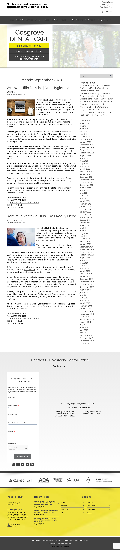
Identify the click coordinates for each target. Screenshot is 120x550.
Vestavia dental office (42, 190)
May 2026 (84, 131)
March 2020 (85, 271)
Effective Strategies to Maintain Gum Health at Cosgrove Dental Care (96, 113)
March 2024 (85, 201)
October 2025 (86, 150)
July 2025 (83, 158)
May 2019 (84, 297)
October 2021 (86, 220)
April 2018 (84, 332)
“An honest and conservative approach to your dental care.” (28, 5)
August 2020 (85, 257)
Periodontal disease (17, 277)
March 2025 (85, 169)
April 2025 (84, 166)
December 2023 (86, 209)
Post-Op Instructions (60, 20)
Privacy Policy (79, 540)
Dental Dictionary (48, 540)
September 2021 (87, 222)
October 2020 (86, 252)
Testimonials (90, 20)
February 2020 (86, 273)
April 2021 (84, 236)
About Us (20, 20)
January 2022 (85, 212)
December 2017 (86, 338)
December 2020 (86, 247)
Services (29, 20)
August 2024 (85, 187)
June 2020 (84, 263)
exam (64, 245)
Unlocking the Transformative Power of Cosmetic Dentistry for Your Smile (96, 100)
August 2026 (85, 123)
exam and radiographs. (46, 240)
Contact (107, 20)
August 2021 (85, 225)
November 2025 (87, 147)
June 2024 (84, 193)
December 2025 (86, 144)
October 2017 (86, 343)
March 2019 (85, 303)
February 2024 (86, 204)
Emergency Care (42, 20)
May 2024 (84, 195)
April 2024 (84, 198)
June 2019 (84, 295)
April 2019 (84, 300)
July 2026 (83, 126)
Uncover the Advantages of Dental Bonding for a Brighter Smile (95, 94)
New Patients (77, 20)
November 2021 (87, 217)
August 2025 (85, 155)
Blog (100, 20)
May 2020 (84, 265)
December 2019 (86, 279)
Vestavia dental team (31, 173)
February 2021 (86, 241)
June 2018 (84, 327)
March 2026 (85, 136)
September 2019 (87, 287)
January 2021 (85, 244)
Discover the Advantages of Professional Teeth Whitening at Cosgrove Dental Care (94, 107)
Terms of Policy (67, 540)
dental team (65, 188)
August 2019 (85, 289)
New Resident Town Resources (60, 546)
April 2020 (84, 268)
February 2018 (86, 335)
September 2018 (87, 319)
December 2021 (86, 214)
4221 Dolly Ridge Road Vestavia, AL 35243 (105, 6)
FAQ (87, 540)
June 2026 (84, 128)
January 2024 (85, 206)
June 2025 (84, 161)
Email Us (13, 526)
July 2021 (83, 228)
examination (29, 269)
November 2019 (87, 281)
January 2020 (85, 276)
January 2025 (85, 174)
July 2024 (83, 190)
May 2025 (84, 163)
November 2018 (87, 314)
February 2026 (86, 139)
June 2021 (84, 230)
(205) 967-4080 (107, 12)
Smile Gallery (91, 506)
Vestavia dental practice (46, 230)
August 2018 (85, 322)
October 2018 (86, 316)
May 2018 (84, 330)
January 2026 (85, 142)
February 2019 (86, 306)
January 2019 (85, 308)
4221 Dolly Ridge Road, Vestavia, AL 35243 (79, 403)
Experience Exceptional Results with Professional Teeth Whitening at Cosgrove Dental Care (95, 88)
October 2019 (86, 284)
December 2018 (86, 311)
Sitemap (58, 540)
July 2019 (83, 292)
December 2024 (86, 177)
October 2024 (86, 182)
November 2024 (87, 179)
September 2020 (87, 255)
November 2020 (87, 249)
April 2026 (84, 134)
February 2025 (86, 171)
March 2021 (85, 238)
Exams (11, 252)
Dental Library (36, 540)
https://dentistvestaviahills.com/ (24, 202)
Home (11, 20)
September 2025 (87, 152)
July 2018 (83, 324)
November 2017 (87, 340)
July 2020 (83, 260)
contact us (27, 306)
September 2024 (87, 185)
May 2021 (84, 233)
